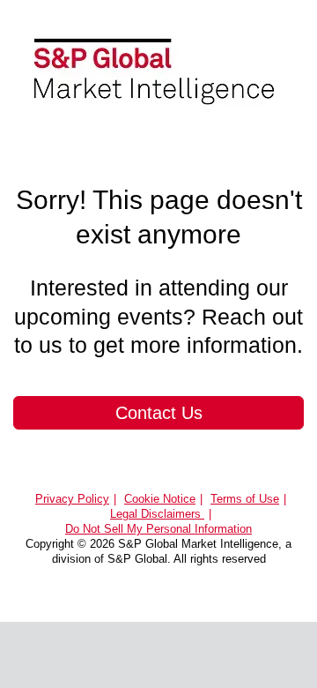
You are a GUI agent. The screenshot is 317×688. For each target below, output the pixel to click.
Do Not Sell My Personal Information (158, 528)
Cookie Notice (159, 498)
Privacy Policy (72, 498)
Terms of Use (244, 498)
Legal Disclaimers (157, 513)
